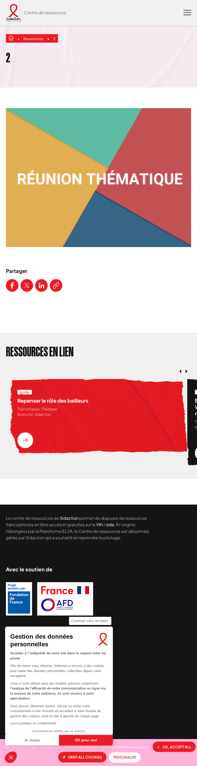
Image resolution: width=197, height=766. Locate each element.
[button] (11, 757)
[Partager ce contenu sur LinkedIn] (41, 285)
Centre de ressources (45, 12)
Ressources (33, 38)
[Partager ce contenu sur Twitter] (27, 285)
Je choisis (32, 740)
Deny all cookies (85, 757)
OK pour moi (86, 740)
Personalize (124, 757)
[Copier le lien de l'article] (56, 285)
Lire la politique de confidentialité (33, 723)
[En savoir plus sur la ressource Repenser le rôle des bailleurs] (25, 440)
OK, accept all (177, 746)
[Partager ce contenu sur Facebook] (12, 285)
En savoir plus (136, 747)
